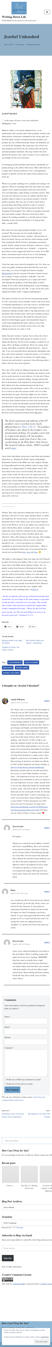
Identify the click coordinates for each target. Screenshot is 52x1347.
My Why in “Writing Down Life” (29, 1186)
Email (7, 1027)
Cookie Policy (45, 1337)
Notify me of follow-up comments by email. (24, 1079)
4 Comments (20, 44)
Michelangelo (7, 273)
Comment (9, 1047)
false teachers (31, 662)
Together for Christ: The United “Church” (10, 648)
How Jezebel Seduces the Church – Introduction (35, 641)
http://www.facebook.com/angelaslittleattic (27, 767)
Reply (47, 701)
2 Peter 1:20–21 (27, 426)
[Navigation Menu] (47, 12)
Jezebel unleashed (11, 673)
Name (7, 1016)
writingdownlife (19, 1283)
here (13, 448)
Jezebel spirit (22, 668)
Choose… (10, 1185)
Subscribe (8, 1258)
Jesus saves (7, 668)
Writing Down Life (33, 44)
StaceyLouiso (18, 826)
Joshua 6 (34, 589)
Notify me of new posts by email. (20, 1083)
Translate (19, 1227)
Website (7, 1037)
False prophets (15, 662)
